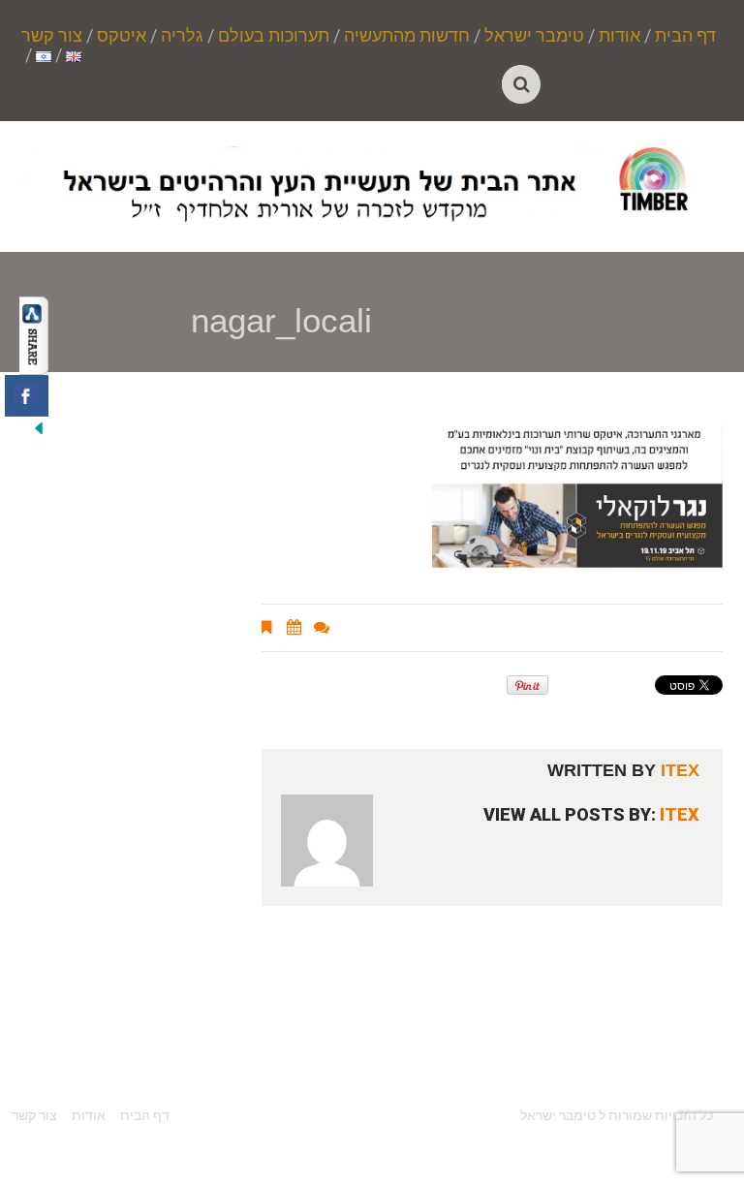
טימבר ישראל (534, 36)
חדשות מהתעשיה (407, 36)
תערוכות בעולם (273, 36)
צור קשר (51, 36)
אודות (619, 36)
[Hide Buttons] (38, 427)
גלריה (182, 36)
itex (680, 770)
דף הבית (685, 36)
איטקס (121, 36)
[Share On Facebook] (26, 396)
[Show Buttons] (33, 334)
